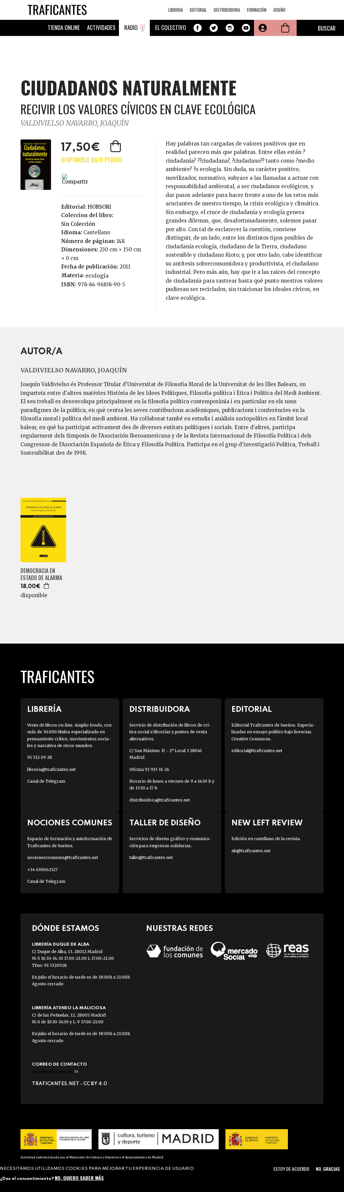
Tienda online (64, 27)
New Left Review (267, 823)
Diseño (279, 9)
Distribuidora (227, 9)
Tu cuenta (262, 28)
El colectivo (170, 27)
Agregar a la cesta (116, 146)
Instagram (230, 28)
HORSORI (99, 207)
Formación (256, 9)
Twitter (214, 28)
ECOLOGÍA (97, 275)
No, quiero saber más (79, 1177)
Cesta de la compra (285, 28)
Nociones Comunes (69, 823)
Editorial (198, 9)
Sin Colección (78, 224)
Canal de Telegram (46, 781)
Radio (131, 27)
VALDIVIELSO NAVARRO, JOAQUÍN (74, 123)
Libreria (175, 9)
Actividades (101, 27)
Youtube (246, 28)
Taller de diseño (165, 823)
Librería (44, 709)
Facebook (197, 28)
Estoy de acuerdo (291, 1168)
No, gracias (328, 1168)
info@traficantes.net (55, 1071)
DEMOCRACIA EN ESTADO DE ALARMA (41, 574)
